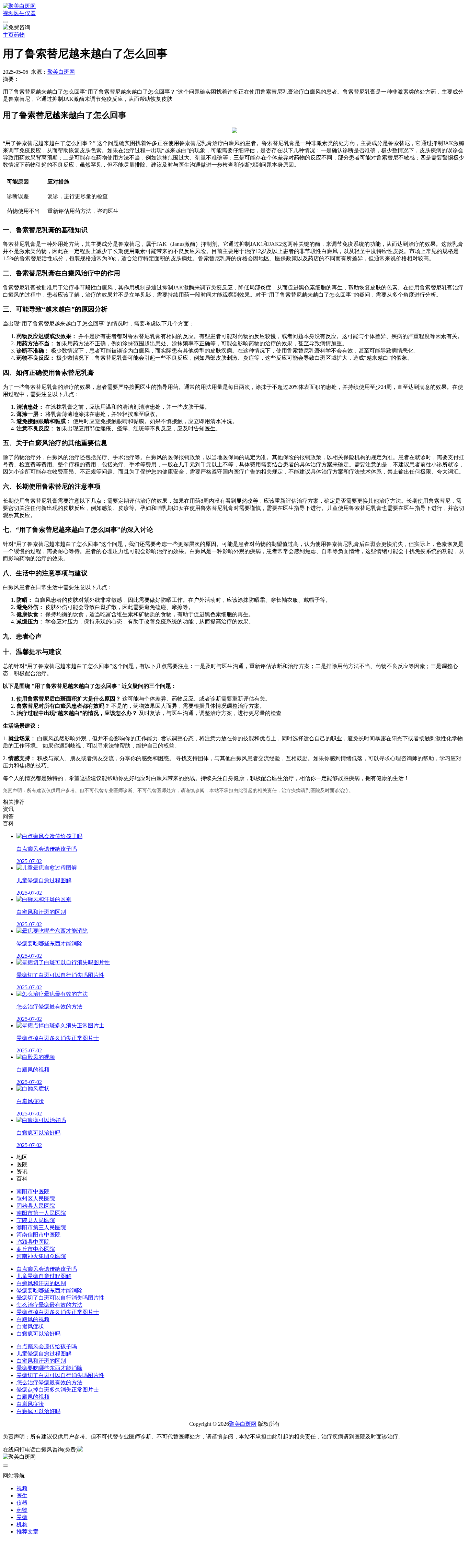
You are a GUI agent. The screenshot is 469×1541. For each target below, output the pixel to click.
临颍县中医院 (32, 1242)
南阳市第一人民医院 (41, 1213)
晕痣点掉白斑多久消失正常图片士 (57, 1312)
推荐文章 (27, 1531)
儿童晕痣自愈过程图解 (43, 1276)
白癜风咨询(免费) (57, 1450)
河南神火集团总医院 (41, 1256)
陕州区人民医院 (35, 1199)
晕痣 (21, 1517)
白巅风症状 (30, 1326)
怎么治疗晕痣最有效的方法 (49, 1305)
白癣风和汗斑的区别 (41, 1283)
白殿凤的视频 (32, 1319)
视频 (8, 13)
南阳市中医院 (32, 1191)
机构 (21, 1524)
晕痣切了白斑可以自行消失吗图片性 (60, 1298)
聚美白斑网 (61, 72)
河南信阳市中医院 (38, 1235)
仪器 (30, 13)
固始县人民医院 (35, 1206)
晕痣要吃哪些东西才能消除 (49, 1290)
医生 (19, 13)
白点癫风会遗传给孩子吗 (46, 1269)
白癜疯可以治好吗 (38, 1334)
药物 (19, 35)
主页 (8, 35)
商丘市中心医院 (35, 1249)
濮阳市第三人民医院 (41, 1227)
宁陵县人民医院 (35, 1220)
